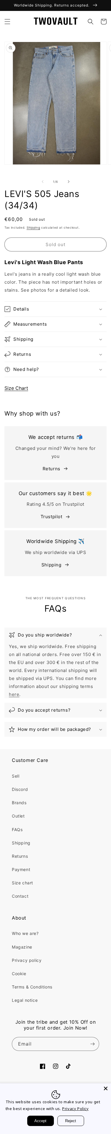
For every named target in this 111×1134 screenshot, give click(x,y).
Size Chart (16, 388)
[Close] (106, 1088)
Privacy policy (26, 960)
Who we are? (25, 933)
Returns (51, 468)
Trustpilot (51, 516)
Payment (21, 869)
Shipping (33, 227)
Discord (20, 789)
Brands (19, 802)
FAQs (17, 829)
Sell (15, 775)
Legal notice (25, 1000)
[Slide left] (42, 181)
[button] (7, 21)
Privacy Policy (75, 1108)
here (14, 694)
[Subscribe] (92, 1044)
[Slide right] (68, 181)
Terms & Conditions (32, 986)
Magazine (22, 946)
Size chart (22, 882)
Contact (20, 896)
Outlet (18, 815)
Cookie (19, 973)
